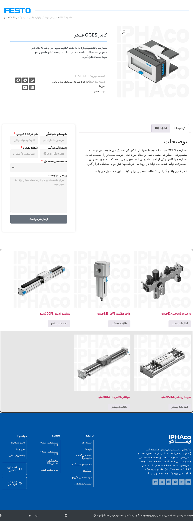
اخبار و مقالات (18, 443)
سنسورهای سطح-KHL (49, 444)
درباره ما (20, 449)
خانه (70, 17)
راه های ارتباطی (17, 456)
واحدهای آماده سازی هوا (84, 457)
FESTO (63, 17)
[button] (123, 32)
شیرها (88, 449)
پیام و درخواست (57, 175)
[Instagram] (182, 482)
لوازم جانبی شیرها (31, 17)
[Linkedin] (188, 482)
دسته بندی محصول (55, 161)
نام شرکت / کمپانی (27, 134)
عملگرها (87, 471)
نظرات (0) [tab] (161, 128)
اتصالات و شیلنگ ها (81, 465)
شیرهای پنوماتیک (49, 17)
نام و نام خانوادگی (56, 134)
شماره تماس (30, 147)
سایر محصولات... (83, 484)
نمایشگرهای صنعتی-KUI (52, 462)
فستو (96, 91)
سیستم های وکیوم (82, 477)
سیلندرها (87, 443)
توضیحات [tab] (179, 128)
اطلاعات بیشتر (180, 323)
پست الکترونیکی (57, 147)
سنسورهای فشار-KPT (49, 453)
